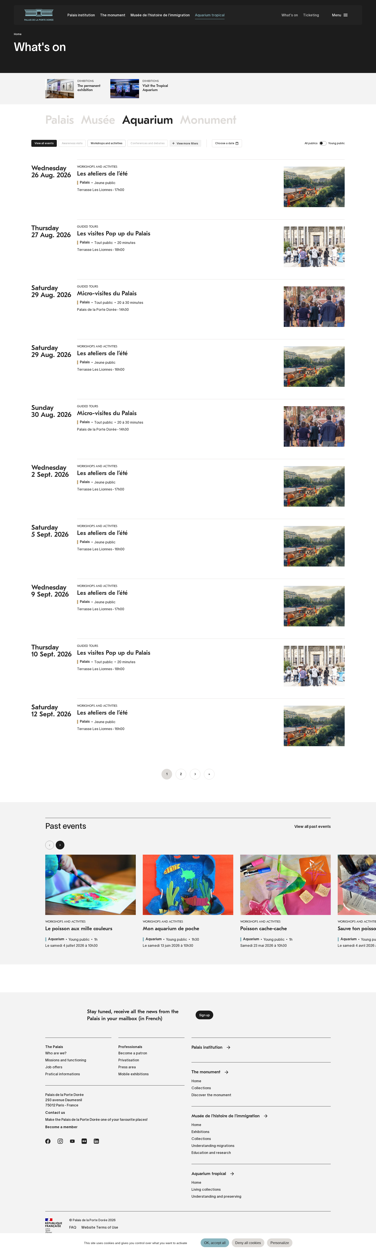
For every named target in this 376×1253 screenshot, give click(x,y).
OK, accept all (215, 1243)
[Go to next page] (195, 774)
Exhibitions (200, 1132)
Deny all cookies (248, 1243)
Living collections (206, 1189)
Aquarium (147, 120)
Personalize (279, 1243)
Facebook (47, 1141)
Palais (59, 120)
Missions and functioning (65, 1060)
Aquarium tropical (210, 15)
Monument (208, 120)
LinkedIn (96, 1141)
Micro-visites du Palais (107, 293)
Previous (49, 845)
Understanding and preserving (216, 1196)
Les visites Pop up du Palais (113, 233)
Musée (98, 120)
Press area (127, 1067)
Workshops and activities (106, 143)
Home (18, 34)
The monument (112, 15)
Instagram (60, 1141)
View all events (44, 143)
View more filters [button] (187, 143)
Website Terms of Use (99, 1227)
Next (60, 845)
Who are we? (56, 1053)
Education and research (211, 1153)
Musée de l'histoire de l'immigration (160, 15)
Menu (336, 15)
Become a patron (132, 1053)
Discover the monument (211, 1095)
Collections (201, 1088)
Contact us (55, 1112)
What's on (290, 15)
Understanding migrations (212, 1146)
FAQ (72, 1227)
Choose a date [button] (224, 143)
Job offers (53, 1067)
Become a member (61, 1127)
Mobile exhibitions (133, 1074)
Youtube (72, 1141)
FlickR (84, 1141)
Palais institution (81, 15)
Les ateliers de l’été (102, 173)
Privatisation (128, 1060)
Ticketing (311, 15)
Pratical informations (62, 1074)
